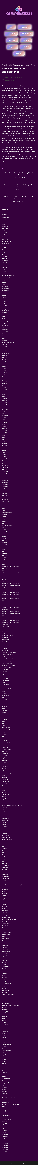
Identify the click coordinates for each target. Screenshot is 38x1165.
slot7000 (4, 827)
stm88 (3, 682)
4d (2, 245)
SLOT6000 (4, 456)
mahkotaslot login (7, 661)
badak (3, 547)
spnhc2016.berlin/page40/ (9, 652)
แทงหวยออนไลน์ (6, 689)
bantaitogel (5, 220)
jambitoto (4, 1014)
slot (3, 273)
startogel (4, 947)
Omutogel (4, 915)
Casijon (4, 284)
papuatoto (5, 674)
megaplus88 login (7, 773)
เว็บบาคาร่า (5, 381)
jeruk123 (4, 833)
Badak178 (4, 394)
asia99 (3, 1033)
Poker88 (4, 1057)
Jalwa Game (5, 766)
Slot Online (5, 1143)
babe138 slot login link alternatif (10, 1005)
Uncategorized (9, 80)
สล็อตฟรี (4, 319)
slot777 (4, 248)
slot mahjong (5, 644)
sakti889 (4, 811)
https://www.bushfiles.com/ (9, 919)
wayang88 (4, 1121)
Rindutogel (5, 910)
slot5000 (4, 1130)
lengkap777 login (6, 760)
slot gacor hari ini (6, 278)
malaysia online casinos (8, 1068)
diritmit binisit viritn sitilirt (9, 1098)
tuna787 (4, 362)
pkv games (5, 777)
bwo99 (4, 712)
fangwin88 (5, 226)
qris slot (4, 796)
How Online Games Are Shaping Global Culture (19, 174)
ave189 (4, 476)
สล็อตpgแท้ (5, 286)
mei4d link (5, 657)
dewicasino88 (5, 639)
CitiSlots (4, 1059)
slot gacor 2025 (6, 1083)
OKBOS (4, 1022)
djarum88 (4, 786)
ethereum (4, 646)
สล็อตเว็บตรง (5, 243)
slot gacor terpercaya (7, 1119)
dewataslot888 (6, 917)
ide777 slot (5, 678)
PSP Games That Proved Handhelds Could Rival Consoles (19, 198)
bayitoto (4, 258)
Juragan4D (5, 519)
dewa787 (4, 355)
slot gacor (4, 271)
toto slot (4, 267)
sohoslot (4, 672)
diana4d (4, 282)
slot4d (3, 235)
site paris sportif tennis (8, 654)
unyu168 (4, 992)
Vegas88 (4, 1085)
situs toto (4, 807)
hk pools (4, 706)
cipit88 (4, 222)
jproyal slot (5, 633)
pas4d (3, 723)
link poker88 (5, 680)
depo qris (4, 751)
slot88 (3, 230)
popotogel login (6, 241)
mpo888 (4, 872)
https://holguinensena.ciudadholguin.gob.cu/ (14, 885)
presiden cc (5, 857)
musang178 (5, 364)
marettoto (5, 650)
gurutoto (4, 463)
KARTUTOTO (5, 876)
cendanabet (5, 1134)
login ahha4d (5, 956)
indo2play (4, 900)
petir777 (4, 771)
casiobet (4, 1072)
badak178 (4, 224)
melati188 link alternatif (8, 665)
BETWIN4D (5, 906)
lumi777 (4, 1029)
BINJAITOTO (5, 975)
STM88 (4, 517)
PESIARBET (5, 747)
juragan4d (4, 459)
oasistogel (4, 973)
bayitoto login (6, 217)
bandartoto (5, 863)
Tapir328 (4, 316)
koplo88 (4, 1128)
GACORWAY (5, 471)
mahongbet (5, 239)
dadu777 (4, 338)
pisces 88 (4, 1109)
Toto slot (4, 710)
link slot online (6, 265)
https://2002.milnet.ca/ (8, 984)
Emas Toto (5, 753)
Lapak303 (4, 1055)
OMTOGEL (5, 960)
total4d (4, 844)
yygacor (4, 883)
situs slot (4, 256)
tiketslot (4, 1106)
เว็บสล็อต (4, 237)
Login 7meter (5, 799)
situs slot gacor (6, 966)
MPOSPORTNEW (6, 902)
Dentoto (4, 971)
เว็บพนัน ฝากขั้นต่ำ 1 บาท (8, 276)
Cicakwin (4, 461)
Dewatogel (5, 1093)
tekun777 (4, 852)
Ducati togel (5, 669)
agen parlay (5, 637)
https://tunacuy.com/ (8, 342)
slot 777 (4, 1126)
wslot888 (4, 921)
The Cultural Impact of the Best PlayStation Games (19, 186)
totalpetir (4, 893)
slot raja (4, 1111)
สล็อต (3, 334)
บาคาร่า (4, 697)
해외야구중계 (5, 624)
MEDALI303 (5, 1025)
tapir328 (4, 570)
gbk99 (3, 510)
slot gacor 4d (5, 280)
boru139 (4, 803)
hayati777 (4, 1124)
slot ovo (4, 1132)
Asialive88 (4, 1091)
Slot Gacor (5, 553)
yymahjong (5, 848)
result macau (5, 1102)
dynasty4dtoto (6, 926)
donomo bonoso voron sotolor (10, 1104)
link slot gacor (6, 1053)
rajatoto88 (5, 745)
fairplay (4, 822)
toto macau (5, 409)
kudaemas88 (5, 781)
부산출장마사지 (6, 837)
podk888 (4, 383)
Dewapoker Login (7, 1061)
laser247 (4, 809)
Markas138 (5, 1001)
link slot (4, 297)
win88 (3, 1048)
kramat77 (4, 497)
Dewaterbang (5, 1081)
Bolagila (4, 1089)
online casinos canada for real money (12, 805)
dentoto (4, 969)
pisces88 (4, 1152)
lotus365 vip (5, 865)
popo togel (5, 261)
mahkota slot (5, 629)
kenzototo (5, 779)
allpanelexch (5, 818)
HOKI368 (4, 801)
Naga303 (4, 784)
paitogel (4, 936)
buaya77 (4, 641)
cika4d (3, 1035)
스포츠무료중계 (6, 728)
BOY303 (4, 1063)
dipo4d (4, 816)
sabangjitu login (6, 1044)
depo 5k (4, 295)
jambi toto (5, 1010)
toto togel (4, 1037)
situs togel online (6, 743)
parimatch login (6, 495)
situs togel (5, 484)
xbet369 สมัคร (6, 829)
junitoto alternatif (7, 663)
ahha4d (4, 824)
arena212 (4, 413)
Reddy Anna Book (7, 839)
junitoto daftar (6, 626)
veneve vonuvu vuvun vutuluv (10, 1100)
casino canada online (7, 831)
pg (2, 850)
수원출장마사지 (6, 835)
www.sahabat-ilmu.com (8, 448)
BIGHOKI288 (5, 768)
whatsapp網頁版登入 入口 (9, 512)
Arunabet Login (6, 1078)
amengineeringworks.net (9, 635)
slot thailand (5, 685)
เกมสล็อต (4, 340)
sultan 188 (5, 263)
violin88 (4, 1113)
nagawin (4, 1018)
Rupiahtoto (5, 941)
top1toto (4, 788)
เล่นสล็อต (4, 372)
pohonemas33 (6, 1003)
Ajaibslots (4, 1076)
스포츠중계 (5, 1149)
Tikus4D (4, 534)
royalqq (4, 861)
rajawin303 (5, 954)
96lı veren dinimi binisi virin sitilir (11, 562)
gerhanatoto (5, 631)
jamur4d (4, 904)
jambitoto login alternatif (9, 994)
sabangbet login (6, 1050)
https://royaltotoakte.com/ (9, 321)
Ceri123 (4, 450)
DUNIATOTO (5, 878)
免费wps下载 (5, 502)
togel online (5, 465)
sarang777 (5, 964)
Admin (6, 78)
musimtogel (5, 908)
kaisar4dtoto (5, 923)
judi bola (4, 420)
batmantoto (5, 990)
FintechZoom (5, 467)
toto (3, 254)
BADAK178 (5, 325)
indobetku (5, 913)
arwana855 (5, 312)
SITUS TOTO (5, 676)
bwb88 (4, 536)
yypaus (4, 895)
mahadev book (6, 820)
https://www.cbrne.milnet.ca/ (10, 982)
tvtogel (4, 859)
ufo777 (4, 846)
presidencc (5, 867)
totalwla (4, 891)
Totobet (4, 704)
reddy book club (6, 814)
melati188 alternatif (7, 659)
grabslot (4, 1070)
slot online (5, 1096)
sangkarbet (5, 252)
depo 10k (4, 870)
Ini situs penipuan (7, 525)
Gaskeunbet (5, 1087)
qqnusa (4, 962)
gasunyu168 (5, 938)
